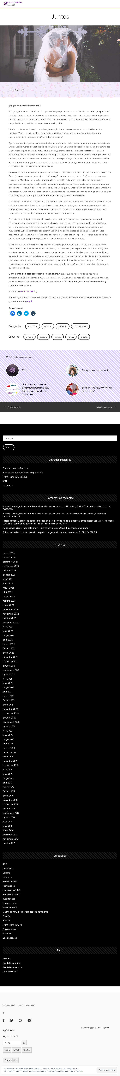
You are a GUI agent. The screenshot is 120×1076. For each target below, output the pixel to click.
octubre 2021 (9, 666)
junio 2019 (7, 774)
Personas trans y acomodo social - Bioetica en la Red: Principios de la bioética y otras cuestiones (50, 520)
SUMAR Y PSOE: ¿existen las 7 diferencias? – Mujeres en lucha (32, 506)
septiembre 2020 (11, 722)
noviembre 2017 (10, 839)
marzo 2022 (9, 644)
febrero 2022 (9, 648)
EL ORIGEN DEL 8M (88, 532)
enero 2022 (8, 652)
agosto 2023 (9, 574)
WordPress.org (10, 971)
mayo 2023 (8, 588)
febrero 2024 (9, 557)
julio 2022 (7, 626)
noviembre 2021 (10, 661)
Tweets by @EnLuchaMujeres (95, 1027)
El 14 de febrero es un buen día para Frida (23, 472)
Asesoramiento (9, 1005)
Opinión (48, 326)
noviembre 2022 (11, 614)
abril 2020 (8, 743)
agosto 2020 (9, 726)
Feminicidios (9, 886)
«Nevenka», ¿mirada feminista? (74, 528)
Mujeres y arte (10, 903)
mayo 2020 (8, 739)
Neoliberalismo (10, 907)
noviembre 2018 (10, 804)
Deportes (7, 877)
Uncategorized (80, 326)
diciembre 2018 (10, 800)
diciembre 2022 (10, 609)
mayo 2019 (8, 778)
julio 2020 (7, 730)
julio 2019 (7, 769)
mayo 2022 (8, 635)
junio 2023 (8, 583)
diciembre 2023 (10, 561)
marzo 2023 (9, 596)
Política (6, 920)
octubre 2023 (9, 570)
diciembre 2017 (10, 834)
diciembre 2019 (10, 761)
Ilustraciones (9, 898)
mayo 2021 (8, 687)
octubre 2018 (9, 808)
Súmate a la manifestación (16, 468)
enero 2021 (8, 704)
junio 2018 (7, 826)
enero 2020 (8, 756)
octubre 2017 (9, 843)
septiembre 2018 (11, 813)
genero (29, 337)
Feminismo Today (11, 894)
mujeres (57, 337)
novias (71, 337)
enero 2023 (8, 605)
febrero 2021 (9, 700)
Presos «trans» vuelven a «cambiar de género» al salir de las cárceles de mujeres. (58, 522)
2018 (5, 864)
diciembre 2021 (10, 657)
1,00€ (7, 1050)
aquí (29, 301)
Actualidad (32, 326)
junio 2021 (7, 683)
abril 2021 (7, 691)
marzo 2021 (8, 696)
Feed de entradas (11, 963)
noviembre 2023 (11, 566)
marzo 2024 (9, 553)
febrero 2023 (9, 601)
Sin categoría (9, 929)
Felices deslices (10, 881)
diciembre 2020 (10, 709)
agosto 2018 (9, 817)
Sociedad (62, 326)
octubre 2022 (9, 618)
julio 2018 (7, 821)
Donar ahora (11, 1060)
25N (5, 481)
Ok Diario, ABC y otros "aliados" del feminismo (25, 911)
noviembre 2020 (11, 713)
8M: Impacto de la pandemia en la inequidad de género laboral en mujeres (39, 532)
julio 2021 (7, 679)
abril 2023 (8, 592)
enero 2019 (8, 795)
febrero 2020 (9, 752)
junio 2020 (8, 735)
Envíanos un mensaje (26, 1005)
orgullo (84, 337)
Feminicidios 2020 (11, 890)
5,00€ (16, 1050)
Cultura (6, 873)
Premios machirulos (12, 925)
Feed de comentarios (13, 967)
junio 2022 (8, 631)
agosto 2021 (9, 674)
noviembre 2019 (10, 765)
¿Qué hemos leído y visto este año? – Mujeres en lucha (29, 528)
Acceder (7, 958)
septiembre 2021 (11, 670)
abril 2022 (8, 639)
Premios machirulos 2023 (15, 477)
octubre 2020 (9, 717)
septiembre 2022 (11, 622)
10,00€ (26, 1050)
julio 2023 (7, 579)
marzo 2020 (9, 748)
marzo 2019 (8, 787)
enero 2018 (8, 830)
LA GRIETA (8, 485)
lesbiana (43, 337)
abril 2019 (7, 782)
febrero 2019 (9, 791)
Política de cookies (76, 1071)
